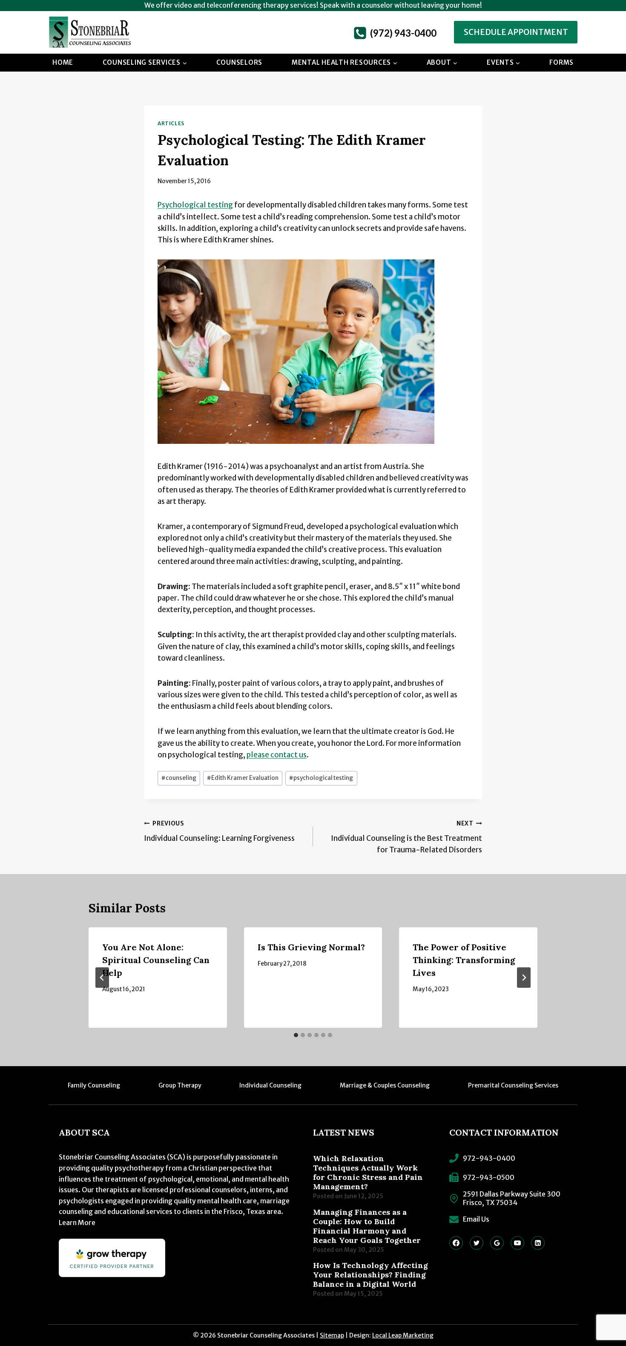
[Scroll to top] (602, 1309)
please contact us (277, 754)
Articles (171, 123)
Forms (561, 62)
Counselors (239, 62)
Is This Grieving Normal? (311, 947)
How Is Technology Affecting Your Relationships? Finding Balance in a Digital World (370, 1275)
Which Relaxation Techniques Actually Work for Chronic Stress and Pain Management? (368, 1172)
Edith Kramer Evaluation (243, 778)
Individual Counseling (270, 1085)
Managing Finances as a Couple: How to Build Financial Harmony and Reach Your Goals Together (367, 1226)
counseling (178, 778)
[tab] (296, 1035)
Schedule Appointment (516, 32)
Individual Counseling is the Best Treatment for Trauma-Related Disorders (406, 837)
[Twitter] (476, 1243)
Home (62, 62)
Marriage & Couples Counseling (385, 1085)
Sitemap (332, 1335)
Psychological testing (195, 205)
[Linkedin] (538, 1243)
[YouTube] (517, 1243)
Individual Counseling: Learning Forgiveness (219, 831)
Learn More (77, 1222)
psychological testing (321, 778)
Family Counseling (94, 1085)
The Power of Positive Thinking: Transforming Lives (464, 960)
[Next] (524, 977)
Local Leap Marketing (403, 1335)
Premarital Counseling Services (513, 1085)
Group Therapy (179, 1085)
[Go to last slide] (102, 977)
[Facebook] (456, 1243)
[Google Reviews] (497, 1243)
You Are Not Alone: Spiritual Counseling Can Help (156, 960)
